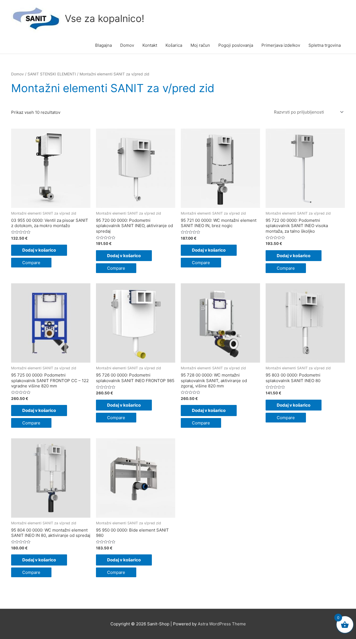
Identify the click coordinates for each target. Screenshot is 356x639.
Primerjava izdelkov (280, 45)
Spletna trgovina (324, 45)
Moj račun (200, 45)
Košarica (173, 45)
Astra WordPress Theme (222, 623)
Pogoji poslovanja (235, 45)
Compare (31, 262)
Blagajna (103, 45)
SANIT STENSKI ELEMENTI (52, 74)
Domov (127, 45)
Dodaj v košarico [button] (39, 250)
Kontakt (149, 45)
